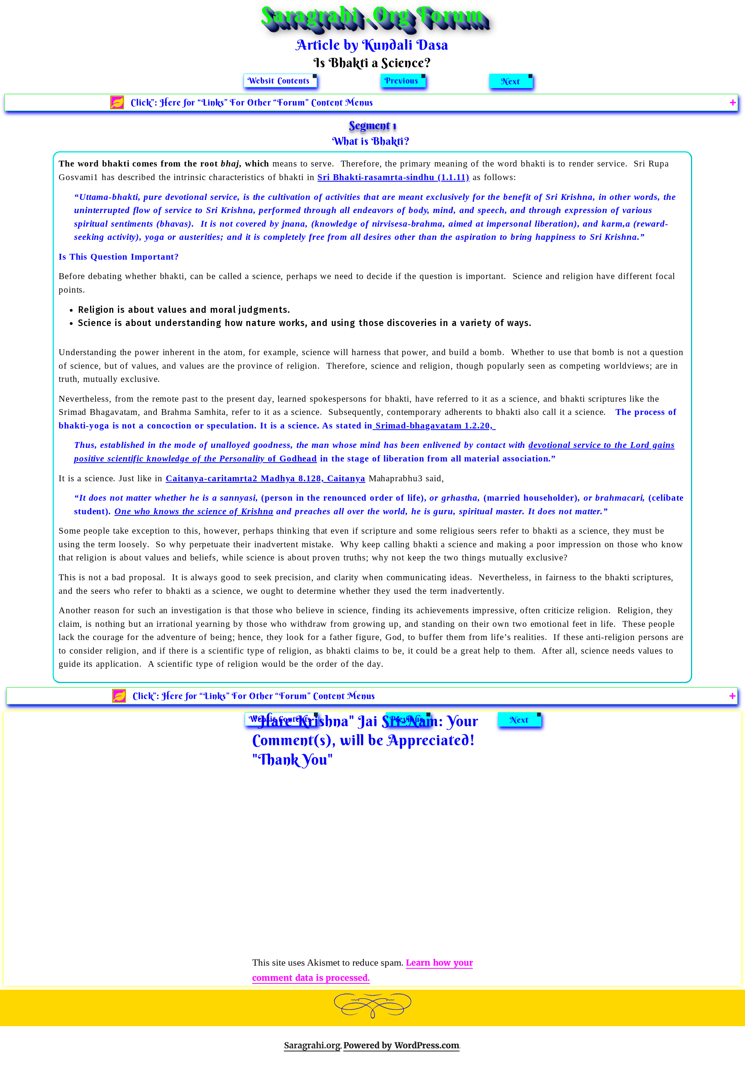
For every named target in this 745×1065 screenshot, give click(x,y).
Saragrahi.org (312, 1045)
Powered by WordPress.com (401, 1045)
